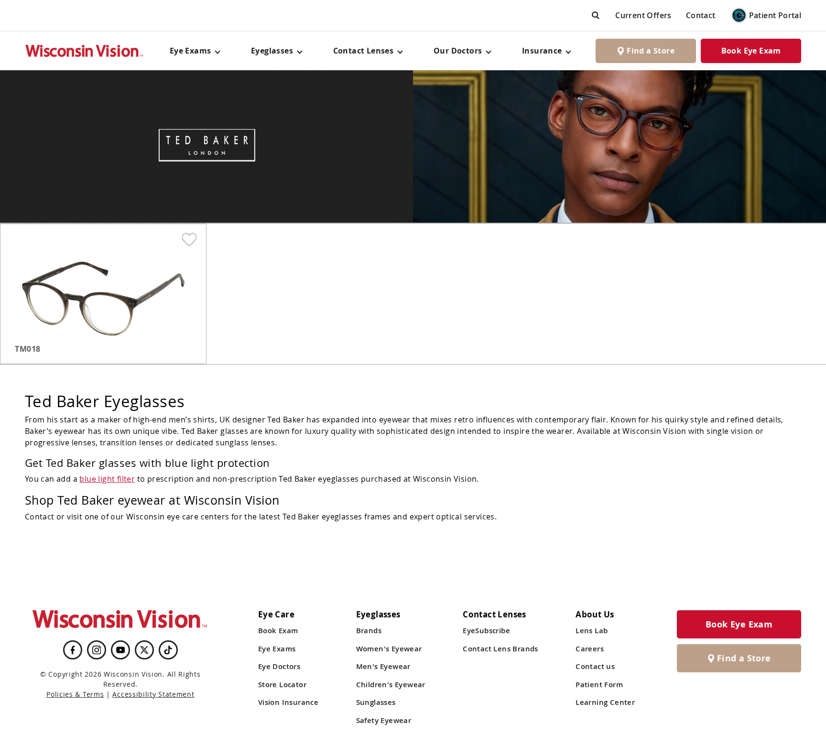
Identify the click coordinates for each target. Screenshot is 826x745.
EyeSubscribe (486, 631)
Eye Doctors (279, 666)
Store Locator (282, 685)
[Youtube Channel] (120, 650)
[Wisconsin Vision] (84, 51)
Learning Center (605, 702)
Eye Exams (277, 649)
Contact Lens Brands (500, 649)
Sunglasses (376, 702)
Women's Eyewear (389, 649)
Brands (368, 631)
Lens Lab (592, 631)
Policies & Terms (75, 694)
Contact (701, 15)
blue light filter (107, 479)
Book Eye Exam (751, 50)
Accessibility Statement (153, 694)
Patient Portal (775, 15)
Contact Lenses (363, 50)
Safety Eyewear (384, 720)
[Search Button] (595, 15)
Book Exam (278, 631)
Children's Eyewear (390, 685)
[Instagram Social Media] (96, 650)
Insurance (542, 50)
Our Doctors (458, 50)
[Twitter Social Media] (144, 650)
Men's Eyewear (383, 666)
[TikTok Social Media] (168, 650)
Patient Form (599, 685)
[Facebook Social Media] (72, 650)
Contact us (595, 666)
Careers (590, 649)
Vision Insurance (288, 702)
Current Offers (643, 15)
